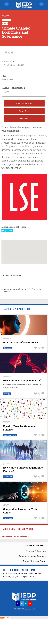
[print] (12, 53)
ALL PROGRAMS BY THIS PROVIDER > (15, 537)
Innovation (8, 477)
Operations (8, 348)
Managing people (10, 435)
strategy (5, 23)
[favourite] (6, 52)
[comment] (42, 348)
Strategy (7, 394)
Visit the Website (24, 103)
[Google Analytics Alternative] (5, 617)
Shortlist (24, 118)
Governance (8, 518)
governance (6, 20)
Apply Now (24, 111)
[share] (9, 52)
